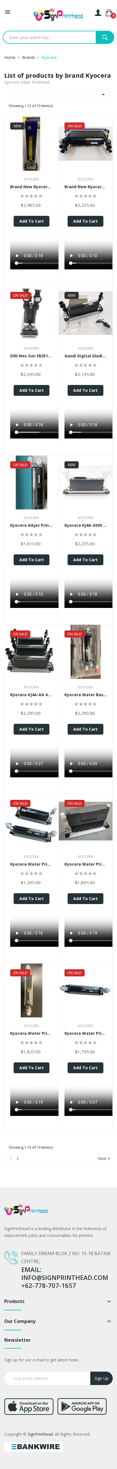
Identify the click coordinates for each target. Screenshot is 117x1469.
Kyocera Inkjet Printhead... (31, 525)
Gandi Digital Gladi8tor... (85, 355)
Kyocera (31, 179)
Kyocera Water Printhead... (31, 864)
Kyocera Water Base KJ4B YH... (85, 694)
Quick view (31, 145)
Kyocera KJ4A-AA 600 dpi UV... (31, 694)
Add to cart (31, 221)
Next (104, 1158)
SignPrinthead (40, 1434)
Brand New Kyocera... (31, 186)
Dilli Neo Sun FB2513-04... (31, 355)
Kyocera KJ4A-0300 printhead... (85, 525)
